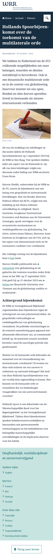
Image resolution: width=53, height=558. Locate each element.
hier (12, 258)
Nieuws (31, 18)
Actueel (19, 18)
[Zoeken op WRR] (47, 18)
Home (8, 18)
